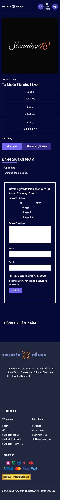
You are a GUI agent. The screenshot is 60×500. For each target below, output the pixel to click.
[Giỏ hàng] (48, 7)
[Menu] (55, 6)
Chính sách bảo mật (11, 435)
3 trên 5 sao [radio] (16, 207)
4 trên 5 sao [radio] (16, 212)
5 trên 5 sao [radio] (16, 217)
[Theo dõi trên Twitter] (11, 411)
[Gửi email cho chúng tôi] (14, 411)
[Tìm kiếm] (41, 7)
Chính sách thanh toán (12, 444)
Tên (11, 248)
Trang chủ (6, 79)
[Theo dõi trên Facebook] (4, 411)
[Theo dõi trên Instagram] (7, 411)
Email (12, 262)
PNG (15, 79)
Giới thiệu (6, 426)
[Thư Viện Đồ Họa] (12, 6)
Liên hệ (5, 430)
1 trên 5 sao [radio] (14, 203)
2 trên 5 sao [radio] (30, 203)
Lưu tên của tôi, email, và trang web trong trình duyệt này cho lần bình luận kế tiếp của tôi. (28, 280)
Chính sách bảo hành (11, 439)
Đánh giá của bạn (17, 198)
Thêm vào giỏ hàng (37, 146)
